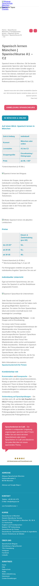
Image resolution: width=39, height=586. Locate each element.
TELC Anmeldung (8, 548)
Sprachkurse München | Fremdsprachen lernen (11, 31)
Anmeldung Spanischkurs (20, 107)
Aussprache (22, 376)
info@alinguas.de (13, 501)
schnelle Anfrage (35, 30)
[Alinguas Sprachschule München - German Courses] (8, 5)
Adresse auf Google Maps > (11, 485)
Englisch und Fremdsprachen (12, 525)
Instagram (5, 550)
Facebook (5, 553)
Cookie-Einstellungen (9, 578)
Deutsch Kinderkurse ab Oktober (13, 534)
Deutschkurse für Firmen (10, 529)
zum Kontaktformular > (10, 506)
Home (4, 30)
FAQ (3, 567)
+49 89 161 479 (31, 30)
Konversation (7, 376)
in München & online (15, 118)
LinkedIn (5, 555)
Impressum (6, 576)
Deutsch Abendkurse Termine (12, 518)
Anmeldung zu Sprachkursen (12, 546)
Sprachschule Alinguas (9, 544)
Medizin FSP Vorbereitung (11, 527)
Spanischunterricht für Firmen (14, 365)
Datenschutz (6, 569)
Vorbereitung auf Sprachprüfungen (16, 397)
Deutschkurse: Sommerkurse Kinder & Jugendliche (19, 531)
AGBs (4, 571)
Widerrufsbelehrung (8, 574)
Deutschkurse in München (11, 516)
